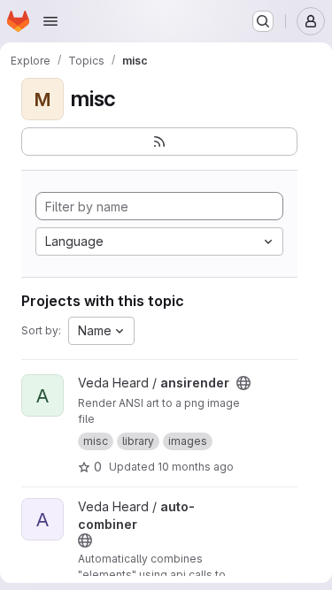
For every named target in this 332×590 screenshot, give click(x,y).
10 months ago (196, 466)
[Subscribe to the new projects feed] (159, 141)
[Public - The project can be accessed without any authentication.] (243, 383)
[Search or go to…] (263, 21)
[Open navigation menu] (50, 21)
